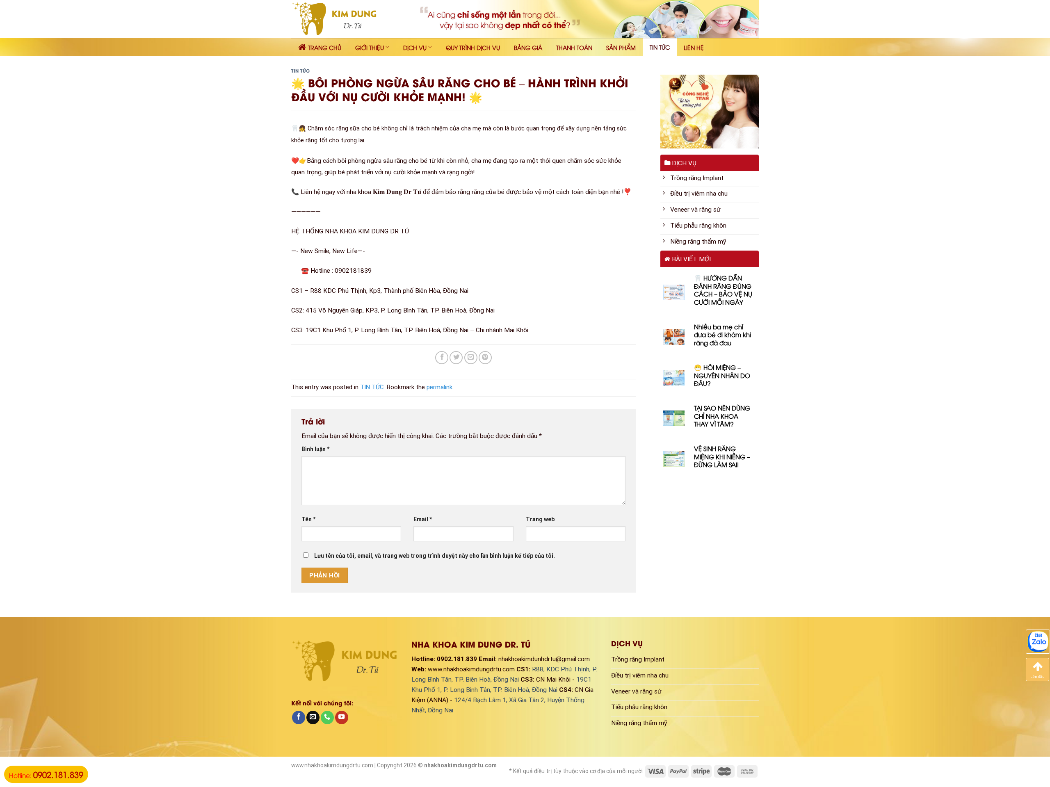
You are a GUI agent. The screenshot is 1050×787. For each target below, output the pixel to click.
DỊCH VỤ (415, 47)
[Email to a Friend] (470, 357)
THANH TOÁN (574, 47)
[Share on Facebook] (441, 357)
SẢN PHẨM (621, 47)
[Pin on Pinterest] (485, 357)
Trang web (540, 519)
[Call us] (327, 717)
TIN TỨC (660, 47)
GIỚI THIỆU (369, 47)
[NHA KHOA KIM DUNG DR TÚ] (340, 19)
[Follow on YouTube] (341, 717)
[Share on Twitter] (456, 357)
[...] (1038, 641)
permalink (439, 387)
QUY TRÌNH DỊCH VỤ (473, 47)
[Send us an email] (313, 717)
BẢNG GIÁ (528, 47)
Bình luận (315, 449)
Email (422, 519)
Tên (308, 519)
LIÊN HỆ (694, 47)
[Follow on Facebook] (298, 717)
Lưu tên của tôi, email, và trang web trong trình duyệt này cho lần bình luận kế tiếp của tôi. (434, 555)
